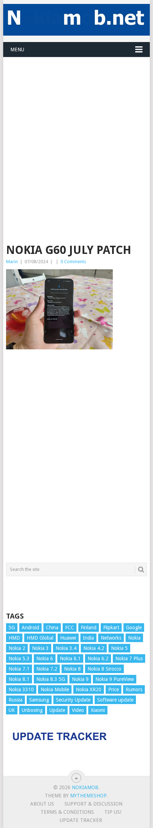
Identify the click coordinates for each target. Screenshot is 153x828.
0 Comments (73, 261)
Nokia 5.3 (19, 658)
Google (134, 627)
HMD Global (40, 638)
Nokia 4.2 (93, 648)
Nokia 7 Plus (129, 658)
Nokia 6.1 (70, 658)
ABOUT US (42, 804)
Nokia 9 (80, 679)
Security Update (73, 700)
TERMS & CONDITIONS (67, 812)
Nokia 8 (72, 669)
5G (12, 627)
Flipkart (111, 627)
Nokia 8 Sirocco (104, 669)
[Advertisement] (76, 133)
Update (57, 710)
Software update (115, 700)
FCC (69, 627)
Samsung (39, 700)
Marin (12, 261)
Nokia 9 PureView (114, 679)
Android (30, 627)
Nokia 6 (44, 658)
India (88, 638)
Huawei (68, 638)
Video (78, 710)
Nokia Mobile (55, 689)
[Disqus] (76, 459)
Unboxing (32, 710)
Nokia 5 (119, 648)
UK (12, 710)
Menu (17, 49)
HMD (14, 638)
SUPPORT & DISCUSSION (93, 804)
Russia (15, 700)
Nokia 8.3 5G (50, 679)
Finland (88, 627)
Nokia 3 (40, 648)
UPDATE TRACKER (81, 820)
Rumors (134, 689)
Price (113, 689)
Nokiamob (85, 787)
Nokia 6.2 (98, 658)
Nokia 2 (17, 648)
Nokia (134, 638)
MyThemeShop (88, 795)
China (52, 627)
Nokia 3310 (21, 689)
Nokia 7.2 (46, 669)
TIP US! (112, 812)
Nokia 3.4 (66, 648)
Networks (111, 638)
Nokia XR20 (88, 689)
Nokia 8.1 (19, 679)
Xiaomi (98, 710)
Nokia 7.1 (19, 669)
